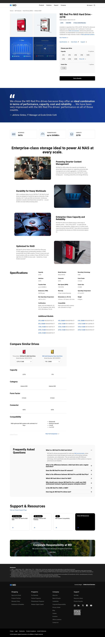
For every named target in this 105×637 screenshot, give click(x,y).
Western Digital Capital (37, 604)
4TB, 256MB (61, 320)
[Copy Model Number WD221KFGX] (74, 20)
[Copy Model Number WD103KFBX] (73, 324)
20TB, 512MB (42, 330)
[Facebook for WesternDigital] (87, 606)
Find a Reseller (77, 78)
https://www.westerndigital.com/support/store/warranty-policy (28, 576)
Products (41, 5)
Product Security (78, 601)
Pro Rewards (34, 595)
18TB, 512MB (81, 326)
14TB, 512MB (42, 326)
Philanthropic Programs (37, 601)
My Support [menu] (89, 5)
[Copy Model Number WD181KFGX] (93, 327)
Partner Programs (36, 598)
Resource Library (78, 598)
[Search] (94, 5)
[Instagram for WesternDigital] (75, 606)
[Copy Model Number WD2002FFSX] (53, 320)
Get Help (76, 595)
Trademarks (22, 631)
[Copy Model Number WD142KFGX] (54, 327)
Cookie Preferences (41, 631)
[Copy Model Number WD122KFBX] (93, 324)
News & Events (56, 598)
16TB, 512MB (61, 326)
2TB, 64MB (41, 320)
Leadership (55, 601)
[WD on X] (83, 605)
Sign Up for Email (16, 595)
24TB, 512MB (81, 330)
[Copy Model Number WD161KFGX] (73, 327)
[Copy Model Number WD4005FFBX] (73, 320)
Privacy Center (56, 607)
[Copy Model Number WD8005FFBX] (53, 324)
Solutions (49, 5)
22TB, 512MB (61, 330)
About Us (54, 595)
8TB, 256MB (41, 323)
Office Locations (56, 619)
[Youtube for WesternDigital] (91, 606)
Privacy (11, 631)
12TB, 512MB (81, 323)
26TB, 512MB (42, 333)
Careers (54, 613)
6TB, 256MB (81, 320)
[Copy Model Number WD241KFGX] (93, 330)
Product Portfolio (16, 598)
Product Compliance (31, 631)
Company (63, 5)
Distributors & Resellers (17, 604)
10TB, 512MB (61, 323)
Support (56, 5)
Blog (53, 610)
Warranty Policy (15, 601)
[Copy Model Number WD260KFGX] (54, 333)
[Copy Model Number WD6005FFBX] (93, 320)
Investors (54, 616)
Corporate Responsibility (59, 604)
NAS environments (74, 31)
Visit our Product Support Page (18, 510)
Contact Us (55, 622)
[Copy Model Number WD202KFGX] (54, 330)
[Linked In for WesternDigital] (79, 606)
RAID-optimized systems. (88, 34)
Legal (16, 631)
